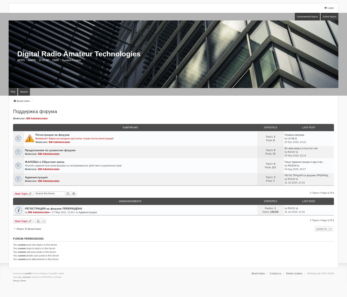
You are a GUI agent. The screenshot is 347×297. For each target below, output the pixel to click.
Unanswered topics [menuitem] (307, 16)
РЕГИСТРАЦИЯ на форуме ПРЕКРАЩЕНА (53, 208)
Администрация (36, 177)
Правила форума (294, 135)
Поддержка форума (35, 111)
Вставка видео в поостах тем (301, 148)
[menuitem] (16, 281)
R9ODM (292, 165)
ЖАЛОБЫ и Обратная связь (45, 161)
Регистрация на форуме (53, 134)
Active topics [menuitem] (329, 16)
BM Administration (37, 118)
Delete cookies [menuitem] (294, 273)
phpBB (28, 273)
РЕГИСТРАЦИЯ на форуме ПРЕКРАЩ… (307, 175)
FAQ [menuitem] (13, 91)
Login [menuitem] (331, 8)
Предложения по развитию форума (50, 150)
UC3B (291, 138)
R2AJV (291, 152)
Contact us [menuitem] (275, 273)
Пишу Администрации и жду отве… (305, 162)
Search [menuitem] (24, 91)
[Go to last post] (297, 208)
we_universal (24, 277)
